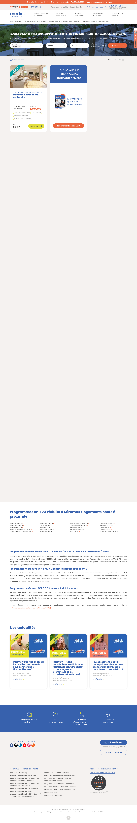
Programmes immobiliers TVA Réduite (59, 783)
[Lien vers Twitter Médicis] (16, 745)
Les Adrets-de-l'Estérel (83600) (20, 530)
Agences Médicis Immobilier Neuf (104, 769)
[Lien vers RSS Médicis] (33, 745)
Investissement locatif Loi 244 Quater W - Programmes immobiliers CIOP (26, 795)
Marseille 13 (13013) (106, 526)
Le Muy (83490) (45, 532)
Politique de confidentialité (55, 812)
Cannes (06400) (105, 530)
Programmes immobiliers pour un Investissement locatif (57, 779)
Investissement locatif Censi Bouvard (24, 788)
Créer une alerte (18, 60)
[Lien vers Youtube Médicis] (24, 745)
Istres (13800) (74, 532)
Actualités (64, 7)
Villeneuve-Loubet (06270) (108, 532)
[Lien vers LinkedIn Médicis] (20, 745)
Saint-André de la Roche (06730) (20, 532)
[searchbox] (21, 46)
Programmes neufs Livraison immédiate (60, 786)
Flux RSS (100, 812)
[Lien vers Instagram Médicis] (29, 745)
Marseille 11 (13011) (75, 528)
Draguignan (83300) (46, 530)
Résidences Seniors (51, 792)
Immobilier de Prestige (19, 773)
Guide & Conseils (76, 7)
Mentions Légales (39, 812)
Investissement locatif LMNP (21, 791)
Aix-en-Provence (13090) (78, 526)
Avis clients (92, 812)
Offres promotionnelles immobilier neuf (59, 776)
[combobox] (26, 45)
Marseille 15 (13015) (46, 524)
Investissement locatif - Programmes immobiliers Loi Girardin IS (24, 784)
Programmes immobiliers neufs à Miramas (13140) (31, 608)
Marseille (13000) (15, 524)
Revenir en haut (68, 818)
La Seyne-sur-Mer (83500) (78, 524)
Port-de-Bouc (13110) (106, 524)
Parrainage (55, 7)
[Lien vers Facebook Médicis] (11, 745)
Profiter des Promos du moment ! (99, 2)
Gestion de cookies (71, 812)
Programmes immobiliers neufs (24, 769)
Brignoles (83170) (15, 528)
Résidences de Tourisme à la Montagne (59, 789)
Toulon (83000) (45, 526)
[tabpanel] (29, 661)
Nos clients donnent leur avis (102, 773)
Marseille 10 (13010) (16, 526)
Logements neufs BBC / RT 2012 (56, 773)
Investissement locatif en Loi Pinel (23, 776)
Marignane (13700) (76, 530)
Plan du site (82, 812)
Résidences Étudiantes (53, 795)
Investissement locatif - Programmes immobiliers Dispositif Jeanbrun (24, 779)
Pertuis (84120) (104, 528)
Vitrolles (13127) (45, 528)
